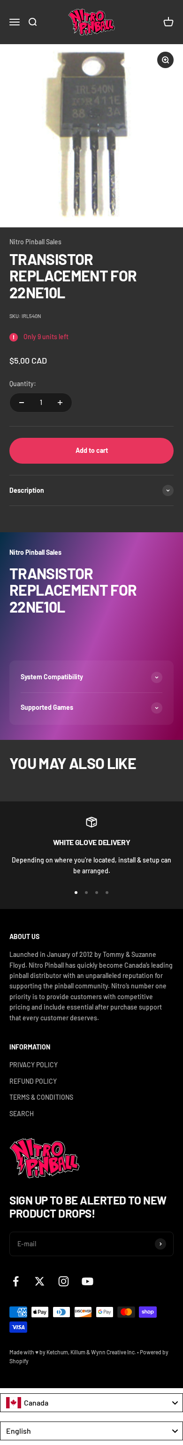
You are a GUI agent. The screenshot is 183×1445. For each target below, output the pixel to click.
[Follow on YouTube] (87, 1281)
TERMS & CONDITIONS (41, 1097)
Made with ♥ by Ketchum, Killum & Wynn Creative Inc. (72, 1352)
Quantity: (22, 384)
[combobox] (91, 1402)
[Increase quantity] (60, 402)
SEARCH (21, 1114)
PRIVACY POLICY (33, 1065)
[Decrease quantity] (21, 402)
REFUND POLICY (33, 1081)
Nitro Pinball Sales (35, 242)
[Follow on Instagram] (63, 1281)
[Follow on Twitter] (39, 1281)
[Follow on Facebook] (15, 1281)
